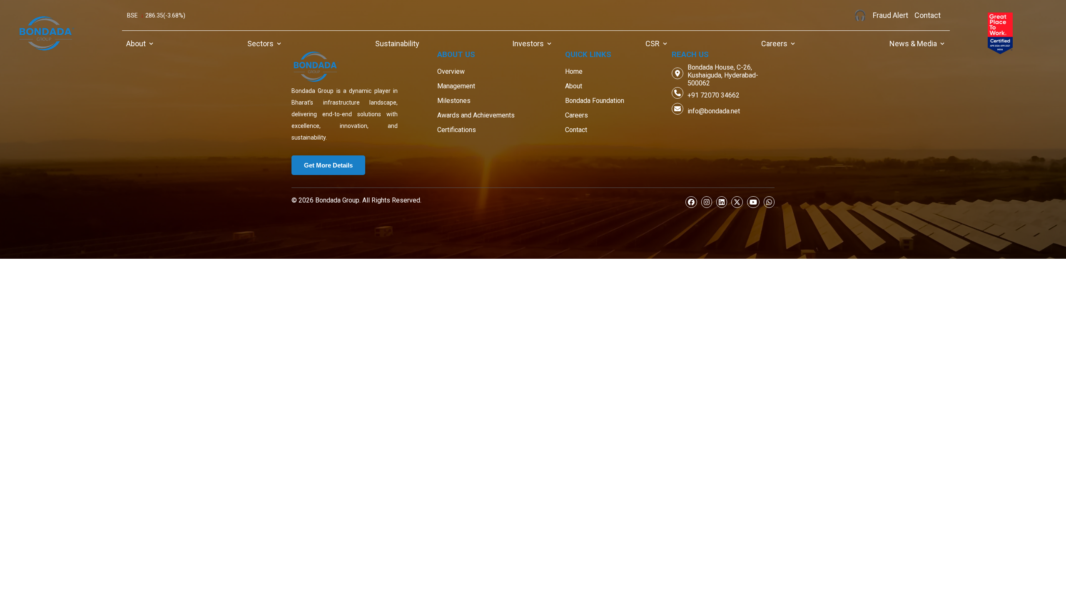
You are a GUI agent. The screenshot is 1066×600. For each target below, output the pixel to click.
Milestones (454, 101)
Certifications (456, 130)
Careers (576, 115)
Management (456, 86)
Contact (576, 130)
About (573, 86)
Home (574, 71)
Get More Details (328, 165)
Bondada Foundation (594, 101)
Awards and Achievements (476, 115)
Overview (451, 71)
